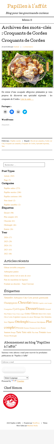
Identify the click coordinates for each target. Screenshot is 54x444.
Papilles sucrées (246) (12, 192)
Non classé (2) (9, 200)
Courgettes (8, 309)
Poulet (43, 328)
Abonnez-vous (14, 370)
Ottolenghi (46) (10, 225)
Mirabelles (48, 317)
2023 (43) (8, 249)
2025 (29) (8, 241)
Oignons (11, 322)
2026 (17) (8, 237)
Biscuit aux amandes (37, 141)
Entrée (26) (8, 229)
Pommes (26, 328)
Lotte (11, 317)
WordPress (36, 423)
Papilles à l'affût (27, 7)
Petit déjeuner (41, 322)
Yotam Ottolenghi (10, 336)
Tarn (3, 146)
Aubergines (18, 297)
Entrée (41, 308)
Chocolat (24, 302)
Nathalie (16, 47)
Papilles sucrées (16, 141)
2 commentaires (28, 47)
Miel (42, 317)
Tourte (49, 332)
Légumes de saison (27, 317)
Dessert (32, 308)
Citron (34, 302)
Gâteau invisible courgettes (14, 267)
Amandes (8, 297)
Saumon (7, 332)
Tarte (18, 332)
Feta (5, 314)
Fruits (14, 314)
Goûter (27, 313)
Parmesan (32, 322)
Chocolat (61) (9, 221)
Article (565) (9, 176)
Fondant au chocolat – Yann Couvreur (19, 283)
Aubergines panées (11, 271)
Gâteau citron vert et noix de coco (17, 275)
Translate (20, 381)
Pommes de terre (35, 328)
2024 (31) (8, 245)
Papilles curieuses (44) (13, 196)
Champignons (11, 302)
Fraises (9, 314)
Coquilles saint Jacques (45, 303)
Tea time (35, 332)
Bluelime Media (32, 425)
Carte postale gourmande (38, 297)
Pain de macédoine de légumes (16, 279)
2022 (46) (8, 253)
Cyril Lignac (19, 308)
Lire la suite (27, 98)
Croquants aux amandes (13, 143)
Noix (5, 322)
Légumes (16, 316)
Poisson (19, 327)
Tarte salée (26, 332)
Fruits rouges (20, 314)
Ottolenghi (22, 321)
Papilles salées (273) (12, 188)
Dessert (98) (9, 212)
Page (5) (7, 180)
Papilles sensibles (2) (12, 204)
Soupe (13, 332)
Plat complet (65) (11, 217)
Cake (25, 297)
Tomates (42, 332)
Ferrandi (48, 309)
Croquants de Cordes (23, 41)
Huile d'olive (42, 314)
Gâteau (34, 313)
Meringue (37, 317)
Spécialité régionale (42, 143)
